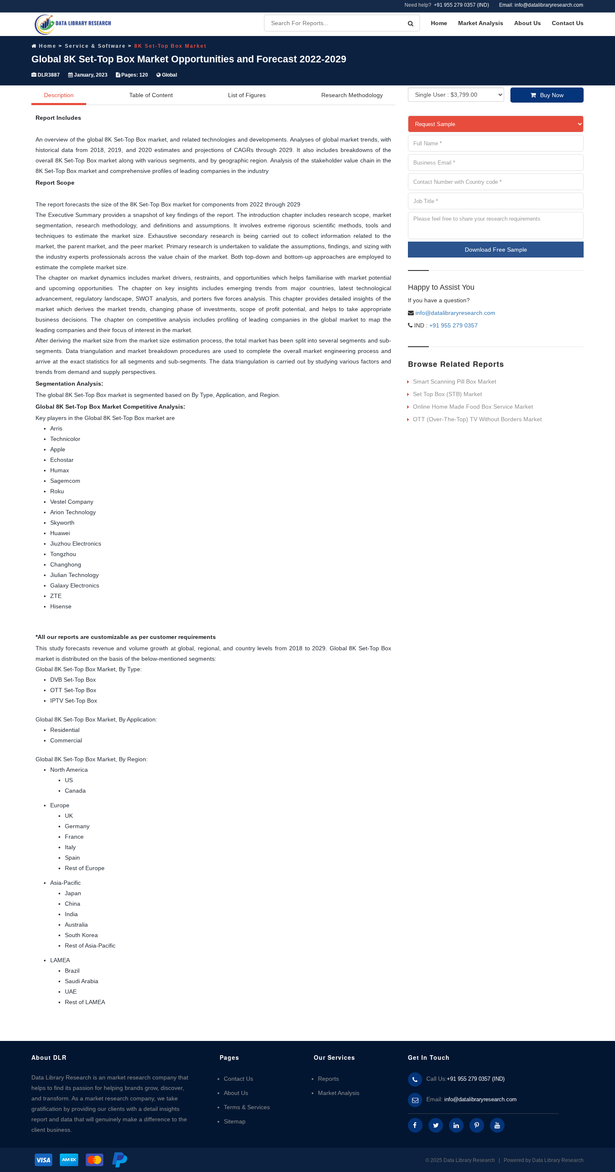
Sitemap (235, 1121)
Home (439, 23)
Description (59, 95)
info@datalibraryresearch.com (455, 312)
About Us (527, 23)
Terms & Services (247, 1107)
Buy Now (552, 95)
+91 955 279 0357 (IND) (461, 5)
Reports (328, 1078)
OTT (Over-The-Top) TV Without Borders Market (477, 419)
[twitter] (435, 1125)
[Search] (410, 23)
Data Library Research (558, 1160)
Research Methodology (352, 95)
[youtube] (497, 1125)
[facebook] (415, 1125)
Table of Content (151, 95)
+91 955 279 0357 (453, 325)
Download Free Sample (496, 249)
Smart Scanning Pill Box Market (454, 381)
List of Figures (247, 95)
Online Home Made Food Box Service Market (473, 406)
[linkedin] (456, 1125)
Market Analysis (480, 23)
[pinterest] (476, 1125)
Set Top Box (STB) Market (447, 394)
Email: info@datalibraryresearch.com (541, 5)
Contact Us (568, 23)
